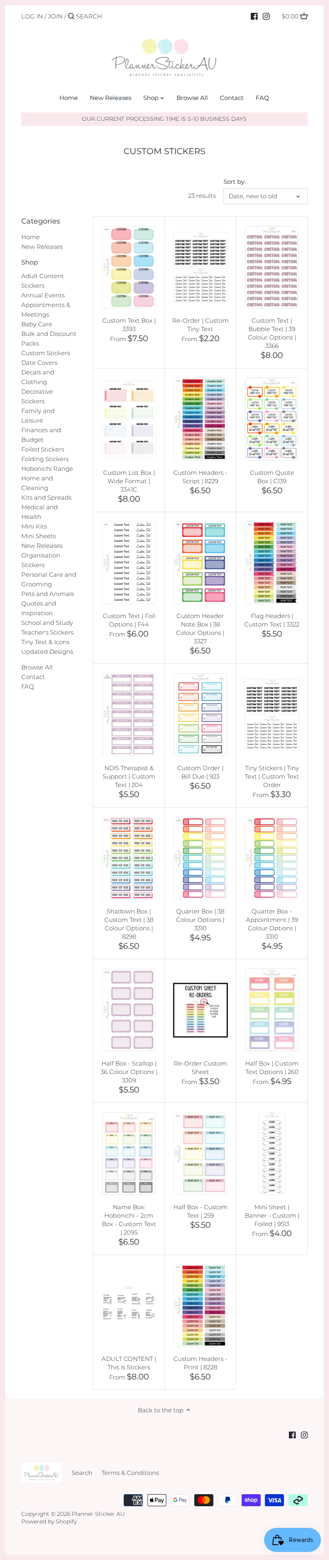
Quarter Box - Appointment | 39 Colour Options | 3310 (272, 923)
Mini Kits (34, 526)
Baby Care (36, 324)
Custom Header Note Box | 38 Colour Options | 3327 (200, 628)
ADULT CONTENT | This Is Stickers (129, 1363)
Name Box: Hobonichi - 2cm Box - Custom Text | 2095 (129, 1219)
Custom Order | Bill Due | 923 (200, 772)
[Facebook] (254, 16)
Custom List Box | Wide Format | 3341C (129, 481)
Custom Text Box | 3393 (129, 325)
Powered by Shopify (49, 1521)
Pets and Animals (47, 594)
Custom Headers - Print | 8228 (200, 1363)
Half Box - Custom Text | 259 (200, 1211)
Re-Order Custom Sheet (200, 1068)
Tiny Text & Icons (45, 642)
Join (55, 16)
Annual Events (43, 295)
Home (30, 237)
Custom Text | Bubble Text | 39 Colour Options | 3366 (272, 333)
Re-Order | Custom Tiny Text (200, 325)
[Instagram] (266, 16)
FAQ (27, 686)
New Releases (42, 246)
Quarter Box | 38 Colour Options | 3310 (200, 919)
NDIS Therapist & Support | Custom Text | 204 (129, 776)
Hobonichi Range (47, 468)
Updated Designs (47, 651)
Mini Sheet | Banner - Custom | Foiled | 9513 (272, 1215)
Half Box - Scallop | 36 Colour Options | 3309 (129, 1072)
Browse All (37, 667)
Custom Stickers (45, 353)
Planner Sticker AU (98, 1514)
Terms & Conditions (130, 1473)
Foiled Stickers (42, 449)
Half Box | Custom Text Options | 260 (272, 1068)
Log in (32, 16)
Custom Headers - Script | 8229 (200, 477)
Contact (33, 677)
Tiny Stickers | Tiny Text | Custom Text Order (272, 776)
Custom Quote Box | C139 (272, 477)
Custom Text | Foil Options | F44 (129, 620)
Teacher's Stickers (47, 632)
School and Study (47, 622)
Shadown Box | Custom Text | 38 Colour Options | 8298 (128, 923)
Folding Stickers (45, 459)
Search (82, 1473)
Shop (29, 262)
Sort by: (234, 181)
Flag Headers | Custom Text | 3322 (271, 620)
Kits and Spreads (46, 497)
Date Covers (39, 362)
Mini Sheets (38, 536)
